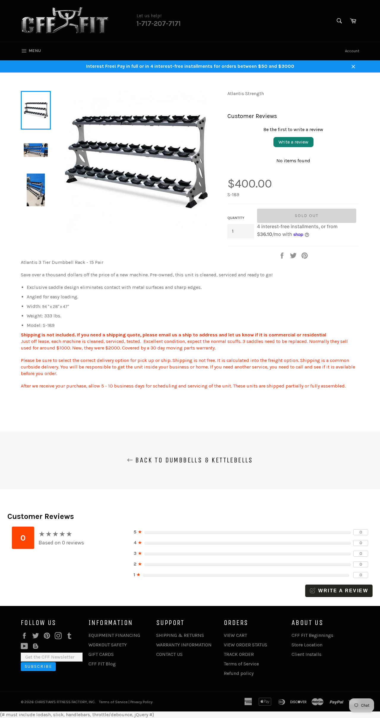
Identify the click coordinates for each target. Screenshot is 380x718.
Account (352, 51)
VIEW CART (235, 635)
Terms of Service (241, 664)
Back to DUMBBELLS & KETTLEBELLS (193, 460)
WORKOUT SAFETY (107, 645)
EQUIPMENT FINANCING (114, 635)
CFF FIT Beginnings (312, 635)
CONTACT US (169, 654)
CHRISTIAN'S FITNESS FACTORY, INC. (65, 702)
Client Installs (307, 654)
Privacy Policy (141, 702)
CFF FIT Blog (102, 664)
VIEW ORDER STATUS (245, 645)
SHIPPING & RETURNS (180, 635)
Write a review (293, 142)
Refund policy (239, 673)
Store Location (307, 645)
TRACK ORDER (239, 654)
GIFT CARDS (101, 654)
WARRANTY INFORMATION (184, 645)
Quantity (235, 218)
